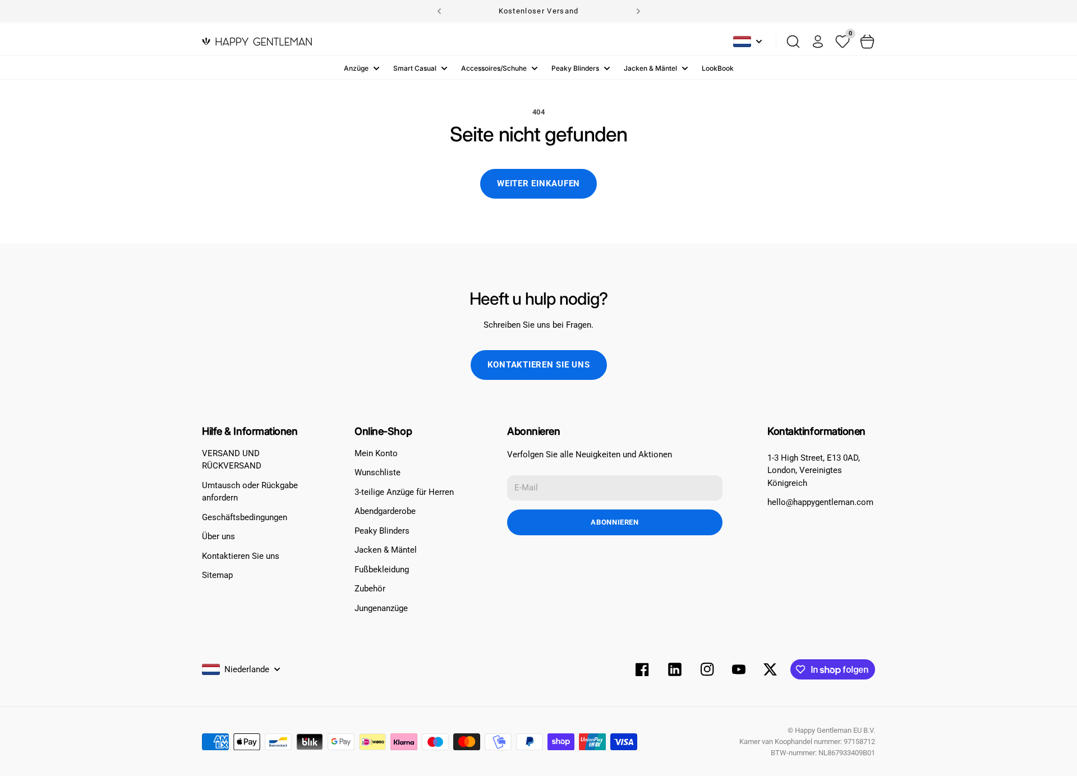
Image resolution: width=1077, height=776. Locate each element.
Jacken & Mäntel (650, 68)
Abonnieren (615, 522)
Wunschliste (378, 472)
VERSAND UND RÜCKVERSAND (231, 459)
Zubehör (370, 589)
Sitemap (217, 575)
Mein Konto (376, 453)
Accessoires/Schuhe (494, 68)
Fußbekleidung (382, 569)
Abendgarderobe (385, 511)
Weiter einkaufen (538, 183)
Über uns (218, 536)
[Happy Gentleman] (257, 41)
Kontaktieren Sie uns (538, 365)
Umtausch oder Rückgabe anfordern (250, 491)
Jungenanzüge (381, 608)
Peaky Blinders (575, 68)
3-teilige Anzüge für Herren (404, 492)
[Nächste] (638, 11)
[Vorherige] (439, 11)
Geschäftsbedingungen (244, 517)
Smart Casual (414, 68)
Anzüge (356, 68)
